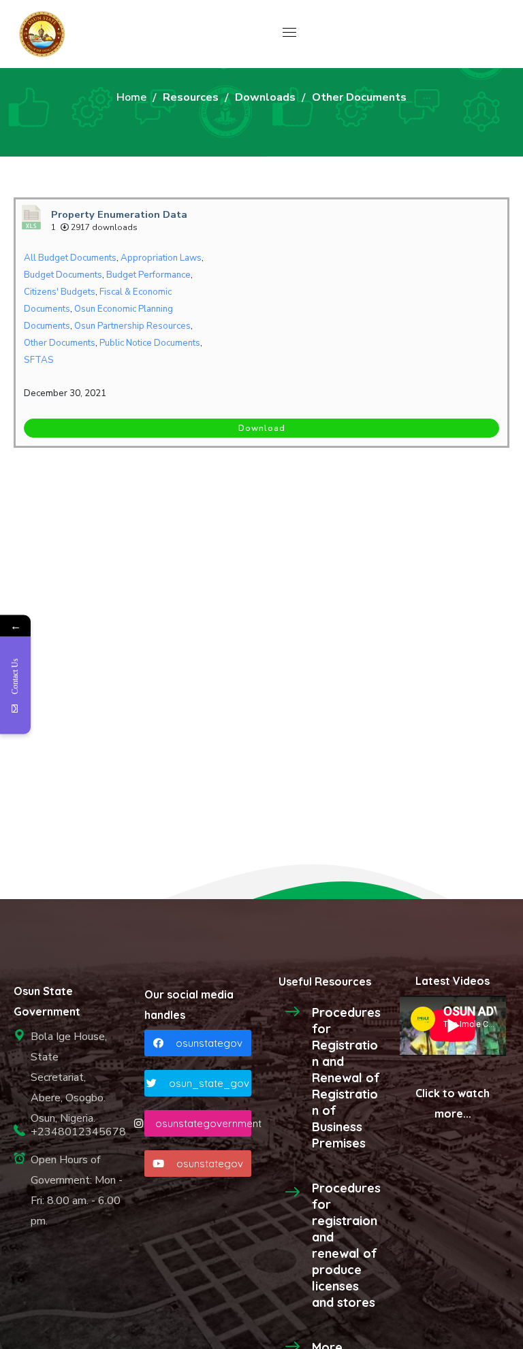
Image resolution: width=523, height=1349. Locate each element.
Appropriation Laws (161, 258)
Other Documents (59, 343)
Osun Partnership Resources (132, 326)
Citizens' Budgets (59, 292)
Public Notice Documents (149, 343)
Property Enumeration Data (119, 214)
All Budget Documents (70, 258)
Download (261, 428)
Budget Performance (148, 275)
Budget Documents (63, 275)
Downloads (265, 97)
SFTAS (39, 360)
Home (131, 97)
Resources (191, 97)
